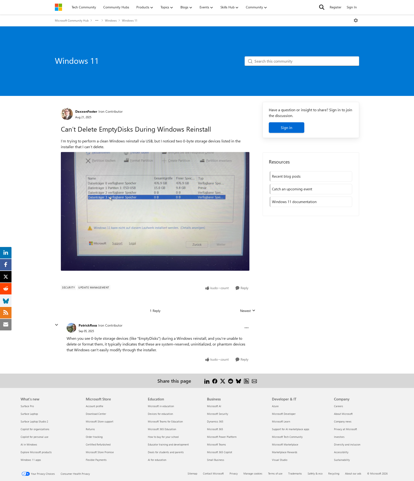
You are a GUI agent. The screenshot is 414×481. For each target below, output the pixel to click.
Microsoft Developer (284, 414)
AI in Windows (29, 444)
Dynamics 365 (215, 421)
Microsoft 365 (215, 429)
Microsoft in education (161, 406)
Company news (342, 421)
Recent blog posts (286, 176)
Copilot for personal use (34, 437)
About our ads (353, 473)
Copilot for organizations (35, 429)
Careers (338, 406)
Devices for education (160, 414)
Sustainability (342, 460)
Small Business (215, 460)
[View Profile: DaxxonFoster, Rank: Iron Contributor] (67, 114)
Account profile (94, 406)
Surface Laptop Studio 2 (34, 421)
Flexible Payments (96, 460)
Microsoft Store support (99, 421)
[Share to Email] (254, 380)
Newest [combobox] (247, 310)
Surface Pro (27, 406)
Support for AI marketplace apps (290, 429)
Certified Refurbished (98, 444)
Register (335, 7)
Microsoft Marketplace (285, 444)
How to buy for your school (163, 437)
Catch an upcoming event (292, 189)
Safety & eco (315, 473)
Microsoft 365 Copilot (219, 452)
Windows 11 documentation (294, 201)
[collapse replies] (56, 325)
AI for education (157, 460)
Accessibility (341, 452)
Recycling (333, 473)
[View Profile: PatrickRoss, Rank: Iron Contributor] (71, 328)
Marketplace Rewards (284, 452)
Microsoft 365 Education (162, 429)
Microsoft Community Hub (72, 20)
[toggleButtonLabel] (355, 20)
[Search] (322, 7)
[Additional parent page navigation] (97, 20)
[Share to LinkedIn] (206, 380)
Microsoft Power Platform (221, 437)
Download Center (96, 414)
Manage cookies (252, 473)
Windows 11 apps (31, 460)
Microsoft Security (217, 414)
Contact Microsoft (213, 473)
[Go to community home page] (58, 7)
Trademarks (295, 473)
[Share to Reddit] (230, 380)
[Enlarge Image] (155, 211)
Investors (339, 437)
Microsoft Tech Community (287, 437)
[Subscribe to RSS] (246, 380)
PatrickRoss (88, 325)
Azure (275, 406)
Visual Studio (279, 460)
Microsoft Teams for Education (165, 421)
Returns (90, 429)
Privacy (234, 473)
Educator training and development (168, 444)
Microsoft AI (214, 406)
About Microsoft (343, 414)
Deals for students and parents (166, 452)
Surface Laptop (29, 414)
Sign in (286, 127)
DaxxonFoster (86, 111)
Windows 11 (129, 20)
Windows (111, 20)
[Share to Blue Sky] (238, 380)
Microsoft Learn (281, 421)
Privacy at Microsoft (345, 429)
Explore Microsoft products (36, 452)
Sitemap (192, 473)
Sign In (352, 7)
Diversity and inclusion (347, 444)
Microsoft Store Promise (100, 452)
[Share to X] (222, 380)
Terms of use (275, 473)
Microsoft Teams (216, 444)
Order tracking (94, 437)
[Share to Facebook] (214, 380)
